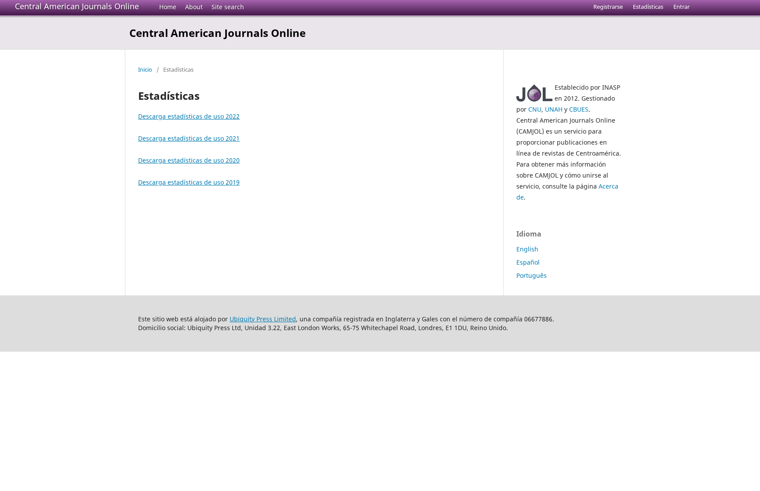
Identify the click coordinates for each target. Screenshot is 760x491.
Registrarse (608, 7)
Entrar (681, 7)
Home (167, 7)
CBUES (578, 109)
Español (528, 262)
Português (531, 275)
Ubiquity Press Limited (263, 319)
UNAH (554, 109)
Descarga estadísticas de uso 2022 (189, 116)
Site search (228, 7)
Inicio (145, 69)
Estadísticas (648, 7)
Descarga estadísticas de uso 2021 (189, 138)
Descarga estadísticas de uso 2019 (189, 182)
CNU (534, 109)
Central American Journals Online (77, 6)
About (194, 7)
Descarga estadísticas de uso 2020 (189, 160)
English (527, 249)
